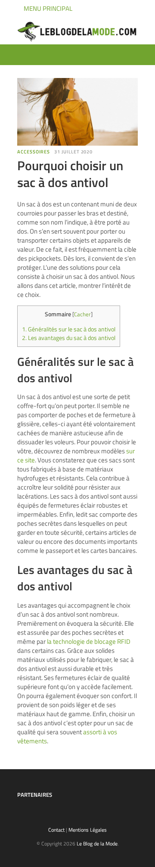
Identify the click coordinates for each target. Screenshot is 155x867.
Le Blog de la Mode (97, 843)
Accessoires (33, 151)
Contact (56, 830)
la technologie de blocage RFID (88, 641)
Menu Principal (47, 8)
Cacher (82, 314)
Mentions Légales (87, 830)
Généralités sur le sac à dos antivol (68, 329)
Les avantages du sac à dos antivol (68, 338)
